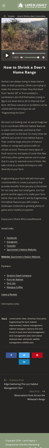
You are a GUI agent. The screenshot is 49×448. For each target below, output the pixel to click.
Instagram (12, 241)
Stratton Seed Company (19, 275)
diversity (31, 318)
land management (36, 332)
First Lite (11, 283)
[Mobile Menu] (3, 5)
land (25, 332)
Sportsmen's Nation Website (22, 249)
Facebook (12, 237)
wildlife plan (28, 342)
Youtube (11, 245)
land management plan (20, 335)
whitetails (27, 339)
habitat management (32, 325)
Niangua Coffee (15, 287)
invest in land (15, 332)
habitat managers (17, 328)
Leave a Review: (9, 294)
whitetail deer (15, 339)
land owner (37, 335)
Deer (24, 318)
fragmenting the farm (19, 322)
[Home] (5, 16)
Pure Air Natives (15, 279)
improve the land (35, 328)
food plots (41, 318)
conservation (15, 318)
